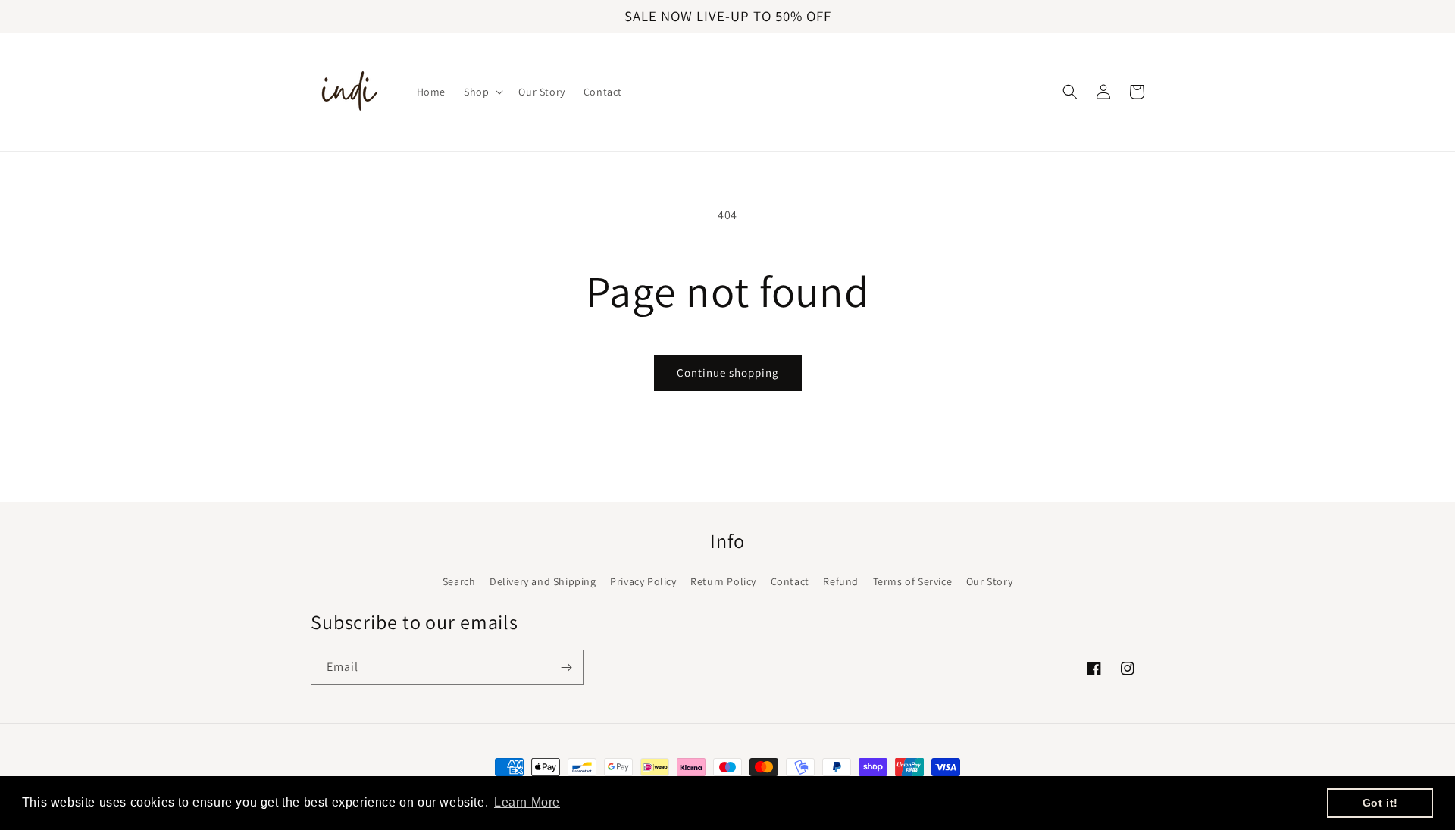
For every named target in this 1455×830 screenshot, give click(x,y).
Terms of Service (913, 581)
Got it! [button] (1380, 803)
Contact (790, 581)
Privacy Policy (643, 581)
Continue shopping (728, 372)
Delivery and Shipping (543, 581)
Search (459, 581)
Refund (841, 581)
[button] (482, 92)
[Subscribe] (566, 667)
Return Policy (723, 581)
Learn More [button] (527, 802)
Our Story (989, 581)
